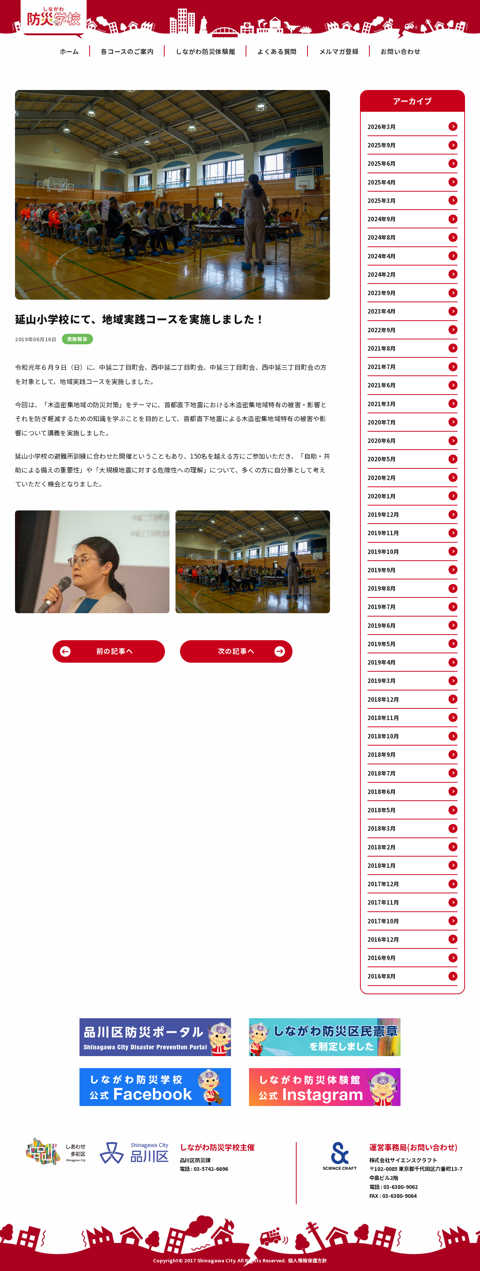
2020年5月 (382, 459)
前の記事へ (115, 651)
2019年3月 (382, 680)
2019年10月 (383, 551)
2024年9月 (382, 219)
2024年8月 (382, 237)
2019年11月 (383, 533)
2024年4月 (382, 256)
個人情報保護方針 (307, 1260)
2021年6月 (382, 385)
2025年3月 (382, 200)
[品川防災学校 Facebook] (155, 1087)
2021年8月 (382, 348)
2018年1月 (382, 865)
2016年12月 (383, 939)
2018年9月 (382, 754)
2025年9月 (382, 145)
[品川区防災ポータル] (155, 1037)
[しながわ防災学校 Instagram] (324, 1087)
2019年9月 (382, 570)
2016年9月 (382, 958)
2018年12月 (383, 699)
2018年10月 (383, 736)
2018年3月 (382, 828)
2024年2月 (382, 274)
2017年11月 (383, 902)
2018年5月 (382, 810)
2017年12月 (383, 884)
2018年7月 (382, 773)
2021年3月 (382, 404)
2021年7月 (382, 367)
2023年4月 (382, 311)
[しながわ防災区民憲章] (324, 1037)
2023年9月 (382, 293)
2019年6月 (382, 625)
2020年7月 (382, 422)
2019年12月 (383, 514)
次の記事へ (236, 651)
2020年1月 (382, 496)
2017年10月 (383, 921)
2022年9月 (382, 330)
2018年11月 (383, 718)
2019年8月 (382, 588)
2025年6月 (382, 163)
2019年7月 (382, 607)
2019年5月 (382, 644)
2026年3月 (382, 127)
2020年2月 (382, 478)
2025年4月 (382, 182)
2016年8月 (382, 976)
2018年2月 (382, 847)
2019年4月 (382, 662)
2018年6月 (382, 791)
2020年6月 (382, 440)
